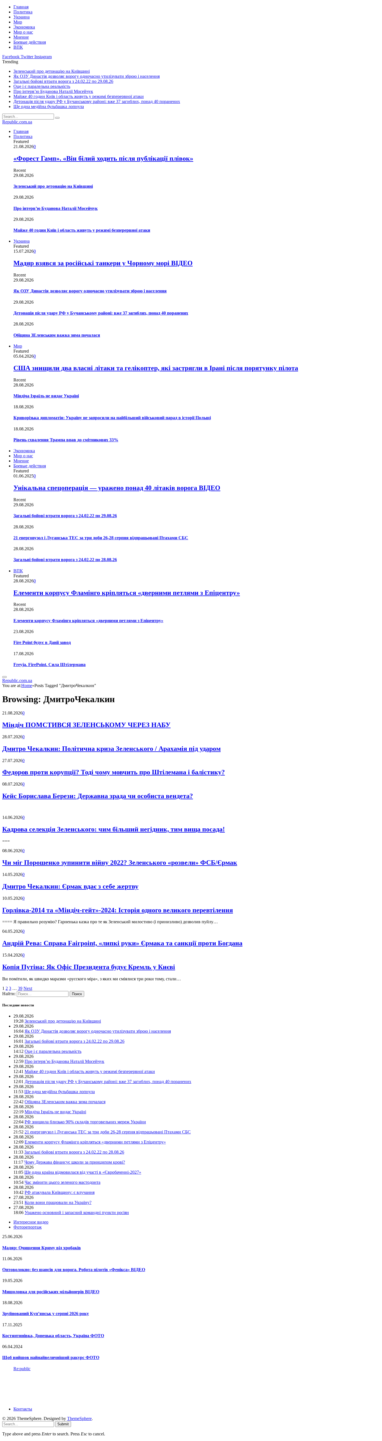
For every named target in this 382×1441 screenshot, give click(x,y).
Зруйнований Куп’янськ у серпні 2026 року (45, 1313)
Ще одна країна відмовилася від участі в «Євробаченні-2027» (82, 1172)
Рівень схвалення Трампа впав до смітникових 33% (65, 439)
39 (20, 988)
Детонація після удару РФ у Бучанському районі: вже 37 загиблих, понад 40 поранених (96, 101)
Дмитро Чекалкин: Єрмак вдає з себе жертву (70, 886)
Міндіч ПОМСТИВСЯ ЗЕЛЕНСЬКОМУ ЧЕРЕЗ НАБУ (86, 724)
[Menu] (4, 677)
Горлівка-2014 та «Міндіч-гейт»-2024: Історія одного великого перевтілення (117, 910)
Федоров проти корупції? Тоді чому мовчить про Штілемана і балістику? (113, 772)
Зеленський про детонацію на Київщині (51, 71)
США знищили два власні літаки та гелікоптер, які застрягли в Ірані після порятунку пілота (155, 368)
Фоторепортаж (27, 1227)
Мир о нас (23, 32)
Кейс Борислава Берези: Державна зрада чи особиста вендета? (97, 796)
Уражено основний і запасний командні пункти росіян (77, 1212)
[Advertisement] (104, 1388)
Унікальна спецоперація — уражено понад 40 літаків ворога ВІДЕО (116, 487)
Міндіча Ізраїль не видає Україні (46, 395)
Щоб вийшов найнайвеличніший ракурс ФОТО (50, 1357)
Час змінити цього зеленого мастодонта (62, 1182)
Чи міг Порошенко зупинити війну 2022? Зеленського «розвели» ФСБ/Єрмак (119, 862)
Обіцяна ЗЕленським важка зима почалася (56, 335)
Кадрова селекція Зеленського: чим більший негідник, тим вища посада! (113, 829)
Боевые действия (29, 42)
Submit (63, 1424)
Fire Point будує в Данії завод (42, 642)
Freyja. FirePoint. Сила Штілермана (49, 664)
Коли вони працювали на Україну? (58, 1202)
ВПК (18, 47)
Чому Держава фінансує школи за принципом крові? (74, 1162)
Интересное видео (30, 1222)
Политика (22, 12)
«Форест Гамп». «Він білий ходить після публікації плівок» (103, 158)
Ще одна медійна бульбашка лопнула (48, 106)
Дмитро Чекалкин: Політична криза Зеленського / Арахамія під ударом (111, 748)
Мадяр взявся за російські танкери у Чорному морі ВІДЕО (103, 263)
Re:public (21, 1368)
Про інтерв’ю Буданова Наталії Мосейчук (53, 91)
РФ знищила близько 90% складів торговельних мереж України (85, 1121)
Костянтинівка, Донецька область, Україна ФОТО (53, 1335)
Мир (17, 22)
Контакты (22, 1409)
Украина (21, 17)
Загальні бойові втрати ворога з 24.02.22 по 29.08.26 (63, 81)
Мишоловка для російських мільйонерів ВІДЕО (50, 1291)
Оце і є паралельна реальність (41, 86)
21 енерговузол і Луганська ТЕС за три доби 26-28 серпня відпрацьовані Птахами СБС (100, 537)
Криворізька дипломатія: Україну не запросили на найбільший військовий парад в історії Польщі (112, 417)
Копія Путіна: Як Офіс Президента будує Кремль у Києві (88, 967)
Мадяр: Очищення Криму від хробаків (41, 1247)
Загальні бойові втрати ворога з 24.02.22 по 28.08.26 (65, 559)
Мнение (21, 37)
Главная (21, 6)
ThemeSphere (79, 1418)
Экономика (24, 27)
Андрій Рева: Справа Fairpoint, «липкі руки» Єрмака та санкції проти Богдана (122, 943)
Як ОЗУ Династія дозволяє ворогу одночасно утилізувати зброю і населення (86, 76)
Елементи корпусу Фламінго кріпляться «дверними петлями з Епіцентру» (126, 592)
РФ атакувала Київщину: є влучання (60, 1192)
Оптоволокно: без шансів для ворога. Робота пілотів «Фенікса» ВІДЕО (73, 1269)
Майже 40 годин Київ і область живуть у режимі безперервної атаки (78, 96)
